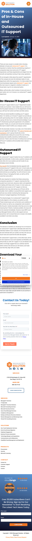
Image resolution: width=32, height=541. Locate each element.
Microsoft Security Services (7, 408)
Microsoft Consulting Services (8, 406)
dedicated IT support (23, 83)
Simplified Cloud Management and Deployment (12, 440)
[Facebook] (14, 368)
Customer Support (5, 464)
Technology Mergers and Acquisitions (10, 436)
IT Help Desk (4, 402)
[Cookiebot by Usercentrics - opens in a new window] (19, 258)
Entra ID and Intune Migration (8, 430)
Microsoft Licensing (6, 453)
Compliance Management (7, 413)
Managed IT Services (6, 400)
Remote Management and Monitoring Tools (11, 417)
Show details (25, 274)
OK (16, 278)
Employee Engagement (6, 432)
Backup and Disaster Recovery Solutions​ (11, 415)
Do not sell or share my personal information (16, 281)
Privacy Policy (10, 537)
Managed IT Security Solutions (8, 404)
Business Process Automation (8, 434)
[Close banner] (29, 258)
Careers (3, 468)
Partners (3, 466)
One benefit (3, 166)
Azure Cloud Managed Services (8, 410)
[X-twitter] (18, 368)
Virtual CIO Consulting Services (8, 419)
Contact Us (3, 462)
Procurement (4, 449)
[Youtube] (21, 368)
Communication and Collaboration (9, 438)
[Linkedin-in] (10, 368)
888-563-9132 (16, 384)
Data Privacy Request (20, 537)
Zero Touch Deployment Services (9, 428)
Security (3, 451)
